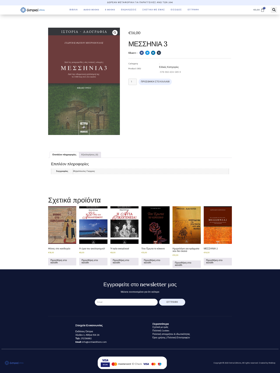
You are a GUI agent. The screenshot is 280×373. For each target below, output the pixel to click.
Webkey (271, 362)
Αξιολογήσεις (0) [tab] (89, 155)
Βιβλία (74, 10)
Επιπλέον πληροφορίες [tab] (64, 155)
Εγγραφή (193, 10)
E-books (110, 10)
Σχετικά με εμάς (153, 10)
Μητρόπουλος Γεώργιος (84, 171)
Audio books (91, 10)
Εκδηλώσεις (129, 10)
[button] (274, 10)
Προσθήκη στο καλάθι (155, 82)
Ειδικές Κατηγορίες (169, 67)
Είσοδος (176, 10)
